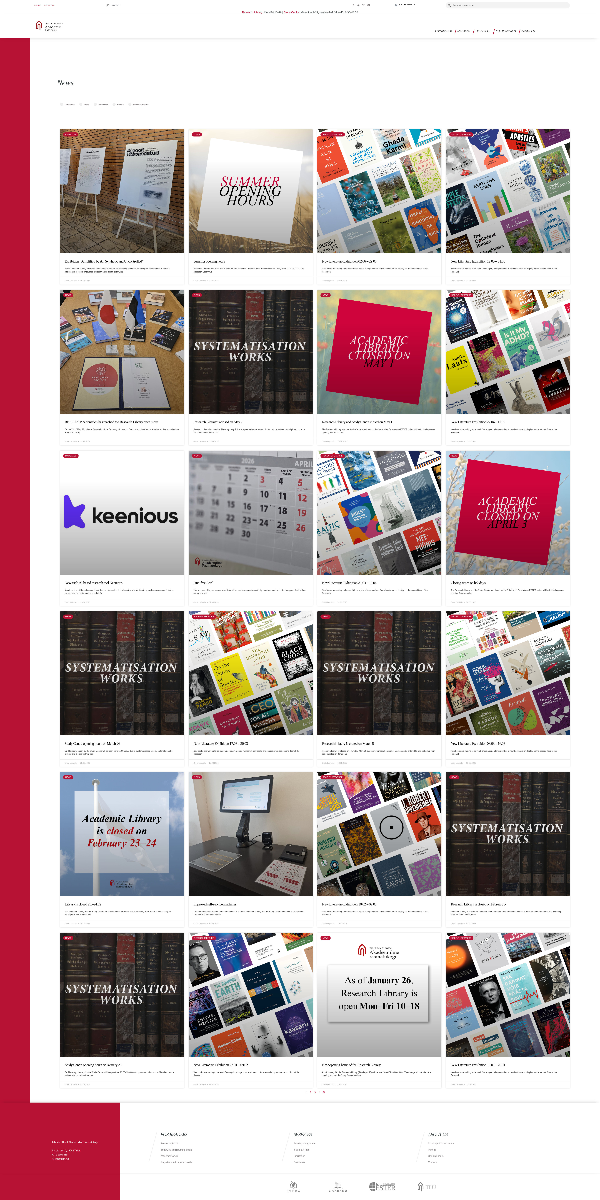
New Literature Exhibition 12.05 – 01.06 (478, 261)
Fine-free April (203, 583)
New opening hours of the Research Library (351, 1065)
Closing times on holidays (468, 583)
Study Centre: (292, 12)
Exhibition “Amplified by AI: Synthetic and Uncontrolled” (104, 261)
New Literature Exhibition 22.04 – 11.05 (478, 422)
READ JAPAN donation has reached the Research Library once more (111, 422)
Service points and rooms (441, 1143)
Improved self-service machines (214, 904)
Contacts (432, 1162)
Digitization (299, 1156)
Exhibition (103, 104)
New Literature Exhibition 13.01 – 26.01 (478, 1065)
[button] (568, 32)
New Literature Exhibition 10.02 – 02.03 (349, 904)
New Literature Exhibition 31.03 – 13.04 (349, 583)
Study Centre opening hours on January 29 (93, 1065)
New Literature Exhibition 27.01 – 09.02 (220, 1065)
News (86, 104)
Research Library (252, 12)
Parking (432, 1149)
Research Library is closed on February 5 (478, 904)
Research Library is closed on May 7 (217, 422)
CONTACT (116, 5)
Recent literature (140, 104)
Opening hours (435, 1156)
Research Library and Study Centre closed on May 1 (357, 422)
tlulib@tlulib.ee (60, 1158)
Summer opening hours (209, 261)
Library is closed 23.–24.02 (83, 904)
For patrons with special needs (176, 1162)
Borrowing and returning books (176, 1149)
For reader (443, 31)
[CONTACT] (108, 5)
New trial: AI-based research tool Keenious (93, 583)
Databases (482, 31)
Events (120, 104)
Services (463, 31)
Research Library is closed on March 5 (348, 743)
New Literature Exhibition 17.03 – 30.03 (220, 743)
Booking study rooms (304, 1143)
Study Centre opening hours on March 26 (92, 743)
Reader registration (170, 1143)
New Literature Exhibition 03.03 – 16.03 (478, 743)
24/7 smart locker (169, 1156)
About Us (528, 31)
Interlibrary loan (302, 1149)
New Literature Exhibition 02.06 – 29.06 (349, 261)
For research (506, 31)
